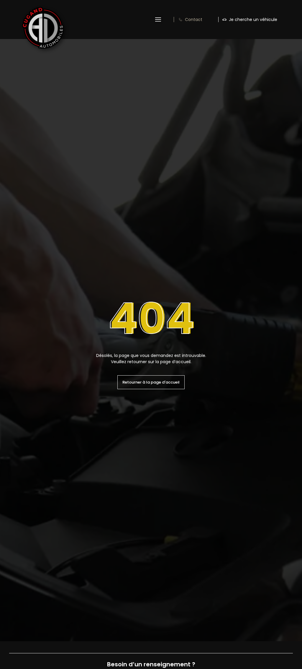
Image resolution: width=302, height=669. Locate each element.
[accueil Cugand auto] (42, 28)
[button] (158, 19)
